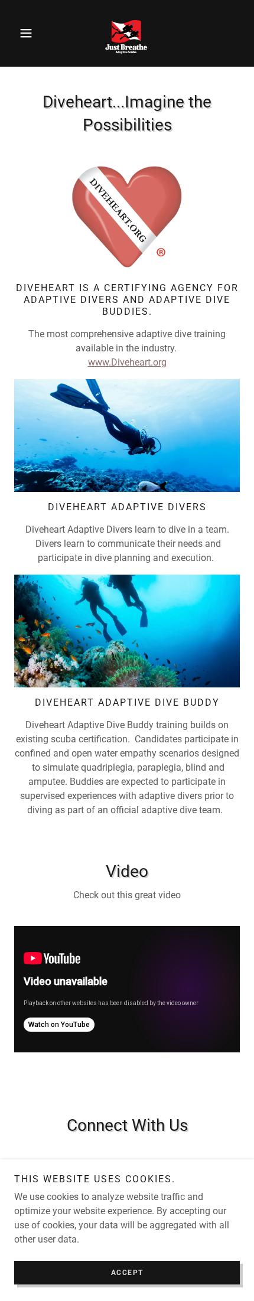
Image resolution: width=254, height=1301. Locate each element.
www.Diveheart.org (127, 362)
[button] (31, 33)
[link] (127, 33)
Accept (127, 1273)
